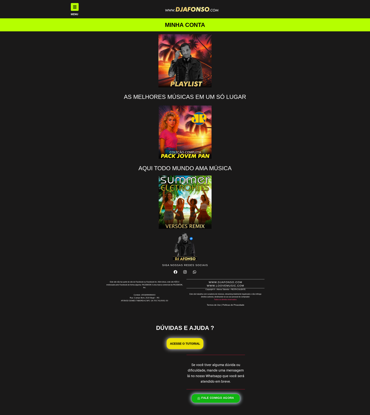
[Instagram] (185, 272)
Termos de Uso (214, 305)
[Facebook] (175, 272)
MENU (74, 14)
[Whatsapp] (194, 272)
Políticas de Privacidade (233, 305)
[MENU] (75, 7)
